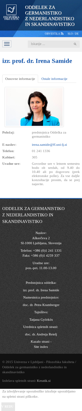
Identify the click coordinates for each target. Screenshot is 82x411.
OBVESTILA (53, 33)
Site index (41, 347)
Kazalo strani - (41, 341)
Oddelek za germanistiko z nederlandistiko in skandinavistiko (49, 16)
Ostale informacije (54, 79)
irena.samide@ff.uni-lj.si (49, 144)
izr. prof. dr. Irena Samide (41, 290)
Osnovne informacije (20, 79)
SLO (71, 33)
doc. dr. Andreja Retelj (41, 334)
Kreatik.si (44, 380)
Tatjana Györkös (41, 319)
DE (77, 33)
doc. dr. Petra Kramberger (41, 305)
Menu (6, 44)
